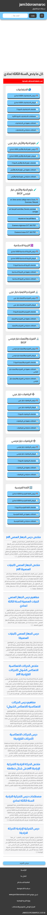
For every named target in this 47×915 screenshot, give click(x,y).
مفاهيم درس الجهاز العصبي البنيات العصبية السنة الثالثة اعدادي (23, 601)
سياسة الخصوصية (23, 888)
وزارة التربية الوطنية (23, 901)
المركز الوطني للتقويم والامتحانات (23, 907)
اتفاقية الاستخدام (23, 882)
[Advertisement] (23, 44)
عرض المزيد (24, 863)
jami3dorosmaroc (32, 4)
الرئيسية (23, 870)
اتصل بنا (23, 876)
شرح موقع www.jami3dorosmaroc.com (23, 894)
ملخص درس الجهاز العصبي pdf (23, 537)
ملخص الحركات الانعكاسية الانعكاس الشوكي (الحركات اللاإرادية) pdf (23, 670)
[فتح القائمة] (42, 15)
